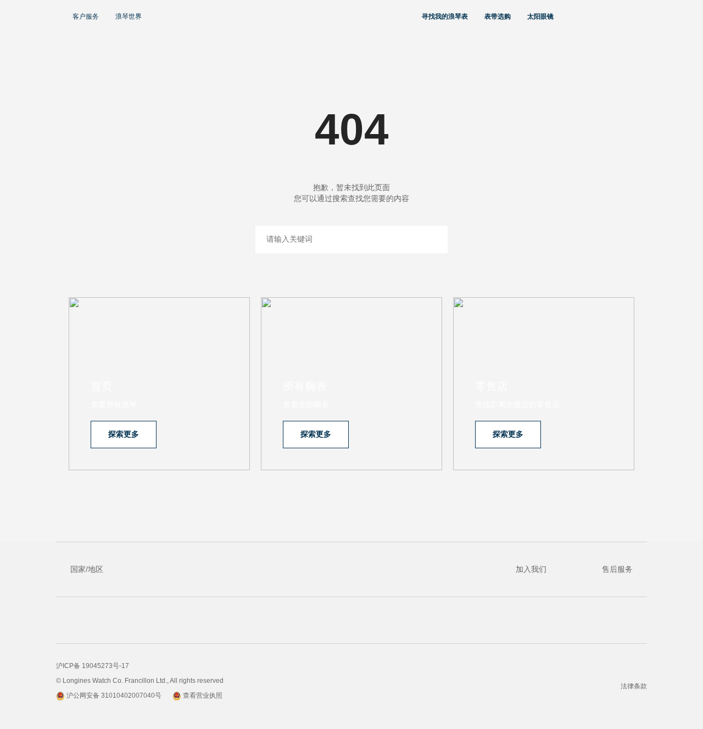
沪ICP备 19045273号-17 (92, 666)
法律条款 (634, 686)
